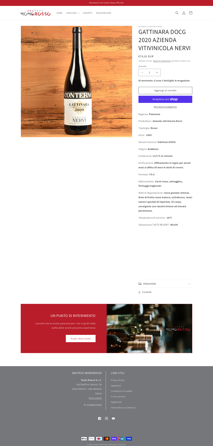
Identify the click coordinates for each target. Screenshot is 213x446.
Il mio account (118, 396)
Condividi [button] (146, 292)
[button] (72, 13)
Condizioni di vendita (121, 391)
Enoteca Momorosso (100, 445)
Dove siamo (95, 398)
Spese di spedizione (162, 61)
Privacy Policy (118, 380)
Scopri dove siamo (80, 338)
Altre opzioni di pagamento (165, 107)
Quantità (142, 66)
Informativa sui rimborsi (123, 407)
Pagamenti (116, 402)
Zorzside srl (121, 445)
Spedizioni (116, 385)
